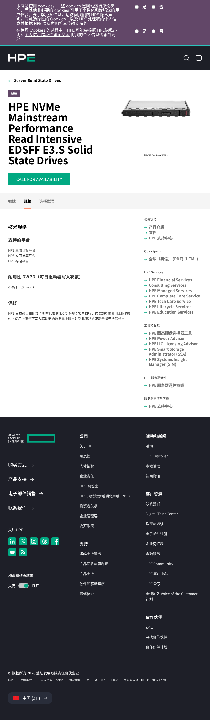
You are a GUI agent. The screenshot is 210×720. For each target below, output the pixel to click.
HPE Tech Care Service (170, 301)
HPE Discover (157, 455)
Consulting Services (167, 285)
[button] (186, 57)
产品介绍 (156, 226)
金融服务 (153, 553)
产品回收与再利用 (94, 563)
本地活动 (153, 465)
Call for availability (39, 179)
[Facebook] (55, 541)
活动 (149, 445)
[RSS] (23, 552)
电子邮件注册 (156, 533)
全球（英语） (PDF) (166, 258)
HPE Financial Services (170, 279)
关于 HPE (87, 445)
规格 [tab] (28, 201)
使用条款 (26, 680)
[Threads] (44, 541)
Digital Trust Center (162, 513)
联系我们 (153, 503)
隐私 (11, 680)
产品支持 (87, 573)
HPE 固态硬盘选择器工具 (170, 332)
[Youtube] (12, 552)
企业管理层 (89, 515)
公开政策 (87, 525)
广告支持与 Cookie (50, 680)
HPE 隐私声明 (46, 23)
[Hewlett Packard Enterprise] (21, 58)
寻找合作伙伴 (156, 636)
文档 (152, 232)
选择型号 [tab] (47, 201)
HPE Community (159, 563)
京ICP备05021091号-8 (102, 680)
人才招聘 (87, 465)
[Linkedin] (12, 541)
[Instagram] (34, 541)
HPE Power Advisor (167, 338)
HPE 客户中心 (157, 573)
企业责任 (87, 475)
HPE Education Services (171, 311)
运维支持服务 (90, 553)
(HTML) (191, 258)
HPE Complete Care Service (174, 295)
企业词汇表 (155, 543)
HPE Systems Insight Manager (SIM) (168, 362)
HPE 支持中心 (161, 237)
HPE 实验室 (89, 485)
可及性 (85, 455)
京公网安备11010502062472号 (145, 680)
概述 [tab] (12, 201)
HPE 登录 (153, 583)
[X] (23, 541)
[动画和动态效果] (23, 585)
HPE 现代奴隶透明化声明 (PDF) (105, 495)
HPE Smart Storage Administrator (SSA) (167, 351)
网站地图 (75, 680)
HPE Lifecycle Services (170, 306)
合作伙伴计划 (156, 646)
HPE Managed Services (170, 290)
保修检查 (87, 593)
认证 (149, 626)
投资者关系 (89, 505)
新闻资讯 (153, 475)
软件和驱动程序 (92, 583)
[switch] (20, 585)
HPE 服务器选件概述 (166, 385)
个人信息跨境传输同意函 (47, 34)
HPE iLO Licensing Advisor (173, 343)
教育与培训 (155, 523)
